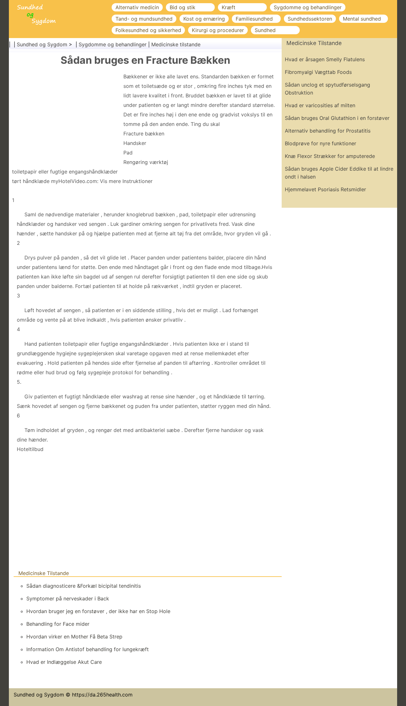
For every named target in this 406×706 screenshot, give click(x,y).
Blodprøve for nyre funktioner (320, 143)
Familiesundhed (254, 19)
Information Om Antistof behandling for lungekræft (87, 649)
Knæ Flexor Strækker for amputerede (330, 156)
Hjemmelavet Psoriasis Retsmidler (325, 189)
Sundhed (265, 30)
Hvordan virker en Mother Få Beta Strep (74, 636)
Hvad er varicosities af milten (320, 105)
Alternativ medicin (137, 7)
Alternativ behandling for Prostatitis (327, 130)
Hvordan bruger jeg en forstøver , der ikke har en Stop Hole (98, 611)
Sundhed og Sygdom (42, 44)
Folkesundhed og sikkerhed (148, 30)
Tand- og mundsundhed (144, 19)
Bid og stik (182, 7)
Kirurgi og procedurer (218, 30)
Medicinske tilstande (175, 44)
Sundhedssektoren (310, 19)
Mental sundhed (362, 19)
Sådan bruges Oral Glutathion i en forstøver (337, 118)
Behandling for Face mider (57, 624)
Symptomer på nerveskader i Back (67, 598)
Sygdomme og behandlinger (308, 7)
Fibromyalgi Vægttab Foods (318, 72)
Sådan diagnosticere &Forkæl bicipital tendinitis (83, 586)
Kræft (228, 7)
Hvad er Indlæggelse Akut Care (64, 662)
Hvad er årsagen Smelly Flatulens (325, 59)
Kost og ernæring (204, 19)
